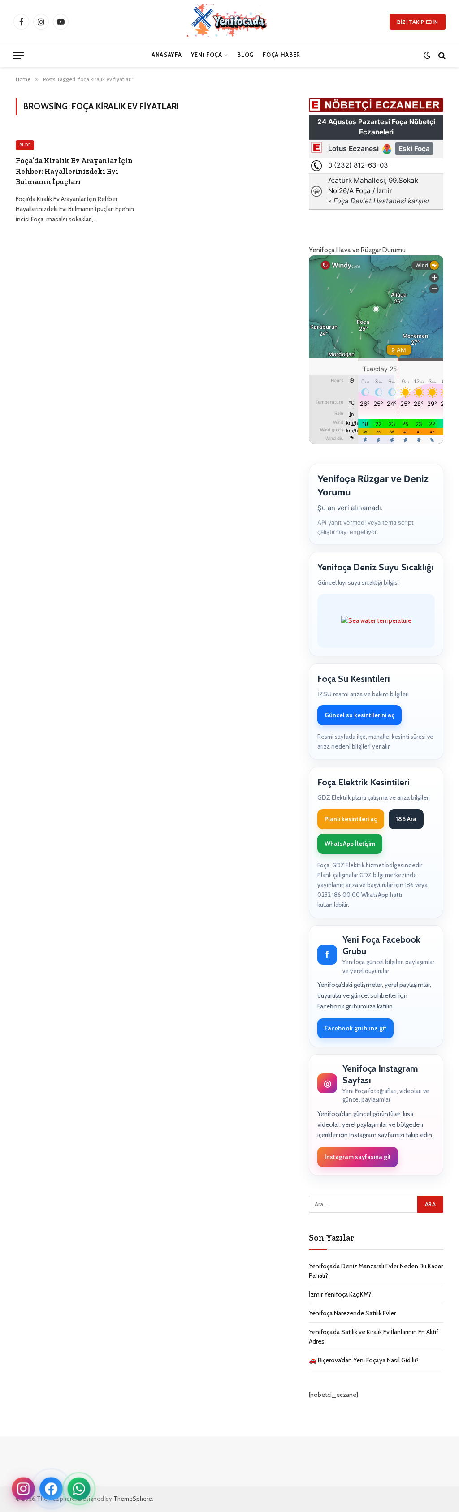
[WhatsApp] (79, 1489)
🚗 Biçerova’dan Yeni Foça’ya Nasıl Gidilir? (364, 1360)
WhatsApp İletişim (350, 844)
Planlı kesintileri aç (351, 819)
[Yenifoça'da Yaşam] (232, 21)
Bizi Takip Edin (417, 21)
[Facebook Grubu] (51, 1488)
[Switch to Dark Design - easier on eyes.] (427, 55)
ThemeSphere (132, 1498)
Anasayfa (167, 55)
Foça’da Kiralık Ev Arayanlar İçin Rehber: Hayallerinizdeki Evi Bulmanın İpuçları (74, 170)
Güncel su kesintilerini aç (359, 715)
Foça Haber (281, 55)
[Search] (441, 55)
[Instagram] (23, 1488)
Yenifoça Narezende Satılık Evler (352, 1313)
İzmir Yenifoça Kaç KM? (340, 1294)
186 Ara (406, 819)
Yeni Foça (206, 55)
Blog (245, 55)
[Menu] (18, 55)
